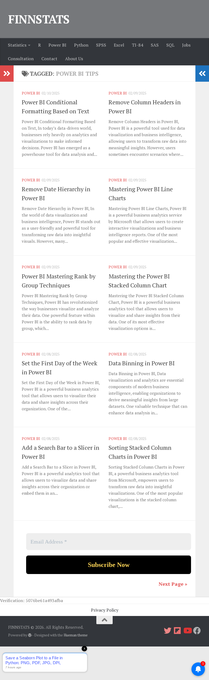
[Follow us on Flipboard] (177, 631)
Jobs (186, 45)
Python (81, 45)
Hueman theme (76, 635)
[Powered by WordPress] (30, 635)
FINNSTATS (39, 19)
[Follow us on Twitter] (167, 631)
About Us (74, 59)
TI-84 (137, 45)
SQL (170, 45)
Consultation (21, 59)
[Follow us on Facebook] (197, 631)
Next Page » (173, 584)
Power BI (57, 45)
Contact (49, 59)
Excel (119, 45)
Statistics (17, 45)
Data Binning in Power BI (142, 363)
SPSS (101, 45)
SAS (155, 45)
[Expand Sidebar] (7, 73)
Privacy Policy (104, 610)
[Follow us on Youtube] (187, 631)
